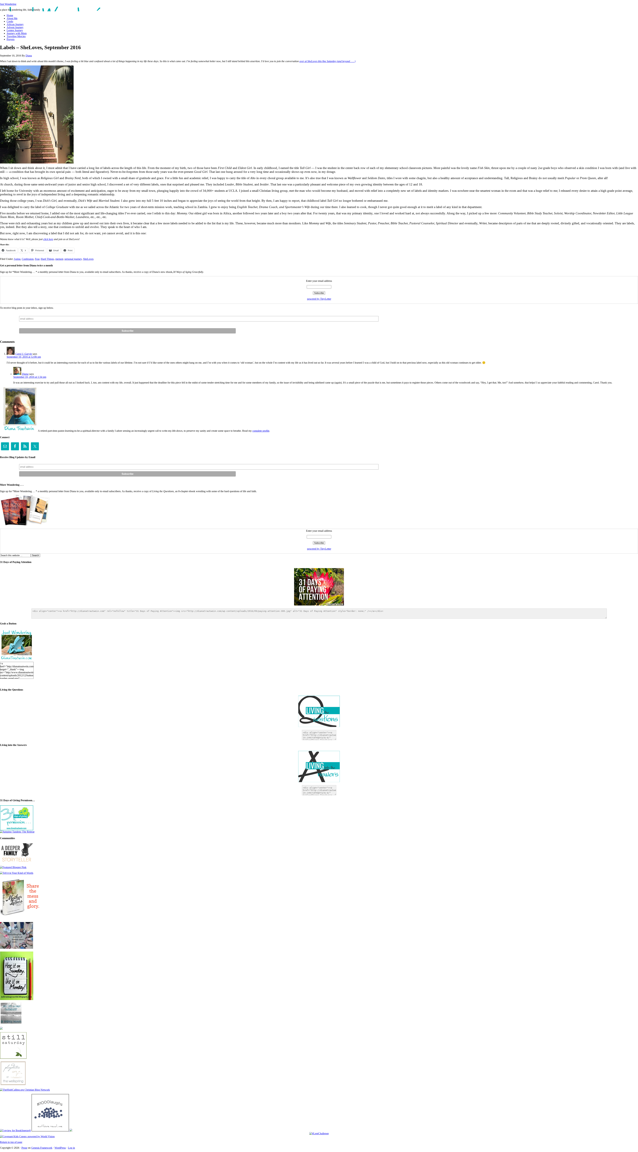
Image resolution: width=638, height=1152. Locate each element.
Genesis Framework (41, 1147)
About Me (12, 18)
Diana (29, 55)
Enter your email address (319, 280)
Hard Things (47, 259)
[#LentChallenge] (319, 1133)
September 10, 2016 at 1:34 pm (29, 377)
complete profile (260, 430)
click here (48, 239)
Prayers (10, 39)
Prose (24, 1147)
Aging (17, 259)
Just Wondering (8, 4)
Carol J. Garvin (23, 353)
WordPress (60, 1147)
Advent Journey (15, 27)
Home (10, 15)
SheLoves (88, 259)
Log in (71, 1147)
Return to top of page (11, 1142)
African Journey (15, 24)
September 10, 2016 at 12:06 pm (24, 356)
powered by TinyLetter (319, 298)
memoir (59, 259)
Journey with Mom (17, 33)
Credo (10, 21)
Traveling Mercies (16, 36)
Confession (28, 259)
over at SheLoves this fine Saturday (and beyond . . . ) (327, 61)
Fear (37, 259)
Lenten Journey (15, 30)
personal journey (73, 259)
